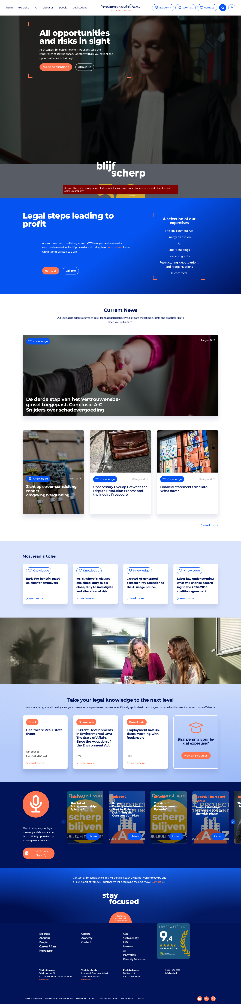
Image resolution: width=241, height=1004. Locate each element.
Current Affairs (47, 946)
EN (232, 8)
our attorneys (115, 247)
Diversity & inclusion (134, 959)
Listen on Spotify (41, 853)
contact (50, 270)
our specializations (56, 67)
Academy (86, 938)
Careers (85, 934)
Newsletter (46, 950)
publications (80, 7)
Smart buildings (179, 250)
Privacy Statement (33, 999)
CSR (125, 934)
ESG (125, 942)
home (9, 7)
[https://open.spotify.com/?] (206, 998)
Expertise (44, 934)
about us (48, 7)
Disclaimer (81, 999)
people (63, 7)
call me (71, 270)
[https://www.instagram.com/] (213, 998)
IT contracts (179, 273)
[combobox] (231, 7)
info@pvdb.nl (171, 973)
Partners (128, 946)
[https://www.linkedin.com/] (199, 998)
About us (44, 938)
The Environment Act (179, 231)
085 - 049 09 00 (172, 970)
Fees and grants (179, 256)
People (43, 942)
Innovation (129, 955)
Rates (91, 999)
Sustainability (131, 938)
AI (36, 7)
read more (210, 525)
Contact (157, 882)
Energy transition (179, 237)
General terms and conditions (59, 999)
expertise (23, 7)
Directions (44, 980)
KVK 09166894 (127, 999)
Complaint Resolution (108, 999)
